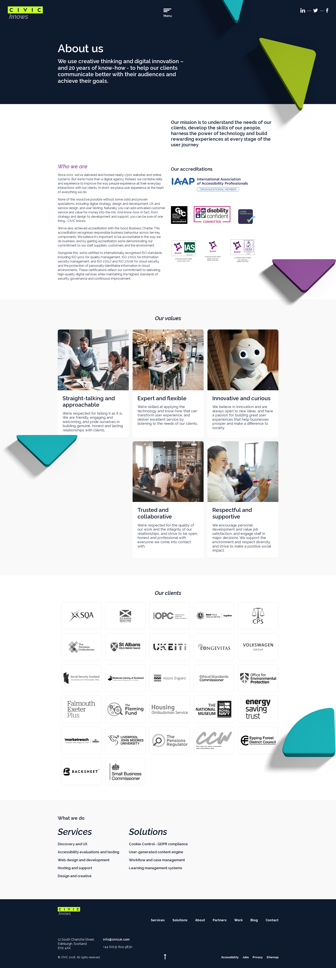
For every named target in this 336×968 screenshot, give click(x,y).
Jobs (245, 957)
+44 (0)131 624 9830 (117, 947)
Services (75, 832)
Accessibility (230, 957)
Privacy (258, 957)
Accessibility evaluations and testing (88, 852)
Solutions (148, 832)
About (200, 920)
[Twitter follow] (315, 11)
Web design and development (83, 860)
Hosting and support (75, 868)
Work (238, 920)
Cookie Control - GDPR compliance (158, 844)
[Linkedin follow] (302, 11)
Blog (254, 920)
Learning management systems (155, 868)
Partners (220, 920)
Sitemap (272, 957)
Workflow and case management (157, 860)
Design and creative (75, 876)
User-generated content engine (156, 852)
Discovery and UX (73, 844)
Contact (272, 920)
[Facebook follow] (327, 11)
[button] (168, 13)
